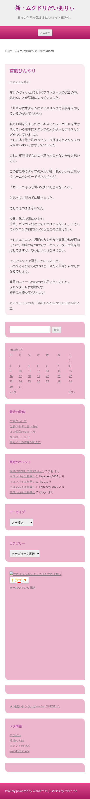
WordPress (40, 791)
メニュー (45, 32)
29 (70, 381)
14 (59, 371)
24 (20, 381)
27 (47, 381)
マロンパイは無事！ (22, 476)
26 (38, 381)
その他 (29, 303)
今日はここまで (19, 437)
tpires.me (71, 791)
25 (29, 381)
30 (11, 387)
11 (29, 371)
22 (70, 376)
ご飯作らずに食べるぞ (24, 426)
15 (70, 371)
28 (59, 381)
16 (11, 376)
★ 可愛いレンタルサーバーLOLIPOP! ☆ (35, 706)
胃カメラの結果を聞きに (25, 442)
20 (47, 376)
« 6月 (13, 392)
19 (38, 376)
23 (11, 381)
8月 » (72, 392)
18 (29, 376)
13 (47, 371)
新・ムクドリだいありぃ (45, 8)
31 (20, 387)
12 (38, 371)
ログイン (15, 735)
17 (20, 376)
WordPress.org (19, 751)
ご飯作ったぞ (18, 421)
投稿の (17, 740)
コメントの (20, 746)
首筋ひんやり (23, 71)
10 (20, 371)
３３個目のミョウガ (22, 431)
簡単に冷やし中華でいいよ (27, 471)
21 (59, 376)
